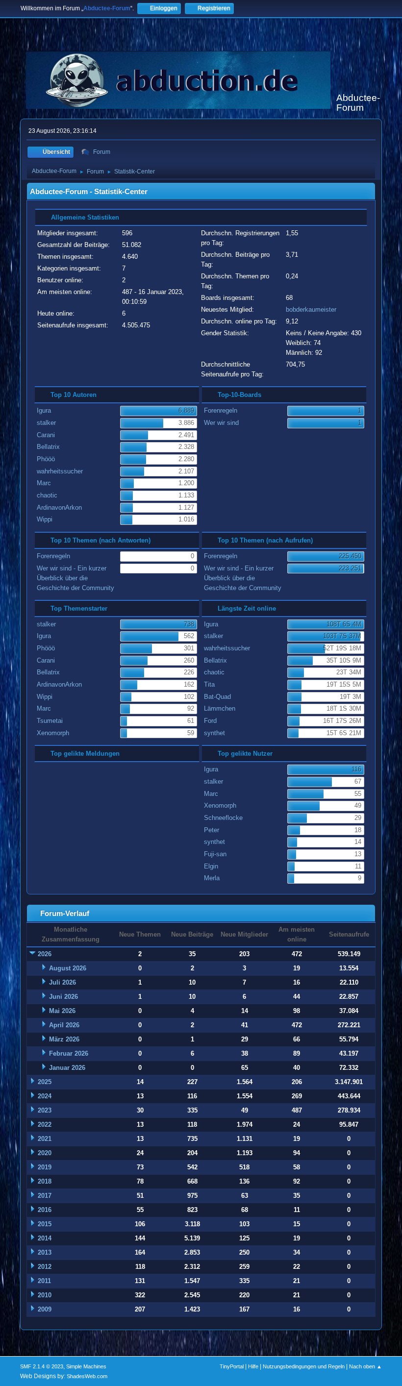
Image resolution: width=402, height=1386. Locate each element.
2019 (44, 1167)
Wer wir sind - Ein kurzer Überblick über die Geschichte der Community (75, 578)
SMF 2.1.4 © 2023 (41, 1366)
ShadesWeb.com (87, 1376)
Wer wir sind (221, 422)
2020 (44, 1153)
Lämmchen (219, 708)
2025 (44, 1082)
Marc (44, 483)
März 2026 (64, 1039)
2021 (44, 1138)
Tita (209, 684)
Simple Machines (86, 1366)
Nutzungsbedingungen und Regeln (304, 1366)
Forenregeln (220, 410)
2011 (44, 1281)
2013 (44, 1252)
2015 (44, 1224)
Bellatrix (48, 446)
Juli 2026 (62, 982)
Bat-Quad (217, 696)
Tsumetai (50, 720)
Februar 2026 (68, 1053)
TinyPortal (232, 1366)
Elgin (211, 866)
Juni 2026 (63, 996)
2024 (44, 1096)
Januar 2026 (67, 1067)
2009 (44, 1309)
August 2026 (67, 968)
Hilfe (253, 1366)
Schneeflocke (223, 817)
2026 (44, 954)
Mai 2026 (62, 1011)
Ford (210, 720)
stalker (46, 422)
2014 (44, 1238)
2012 (44, 1266)
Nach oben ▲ (365, 1366)
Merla (212, 878)
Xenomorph (53, 733)
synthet (214, 733)
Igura (44, 410)
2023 (44, 1110)
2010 (44, 1295)
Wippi (44, 519)
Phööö (46, 459)
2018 (44, 1181)
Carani (46, 435)
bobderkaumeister (311, 309)
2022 (44, 1124)
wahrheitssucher (60, 471)
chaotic (47, 495)
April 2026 (64, 1025)
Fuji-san (215, 854)
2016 (44, 1209)
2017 (44, 1195)
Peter (211, 830)
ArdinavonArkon (59, 507)
